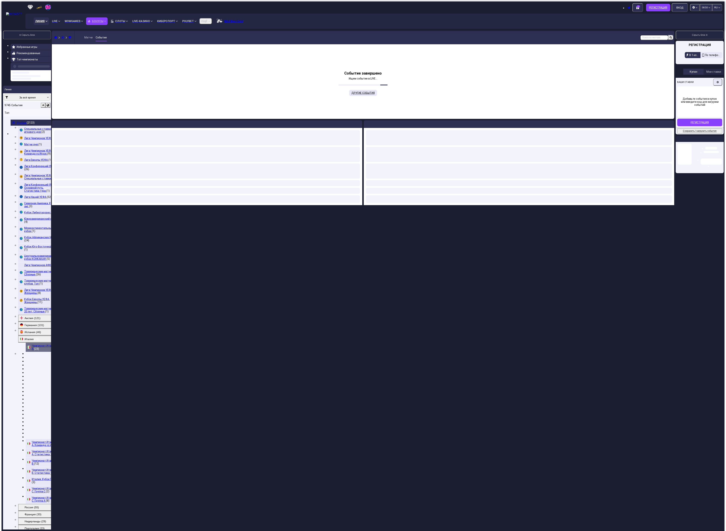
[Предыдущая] (47, 65)
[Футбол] (62, 37)
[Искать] (670, 37)
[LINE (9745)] (55, 37)
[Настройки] (717, 82)
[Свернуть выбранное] (43, 119)
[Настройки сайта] (695, 7)
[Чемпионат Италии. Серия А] (69, 37)
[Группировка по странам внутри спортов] (47, 119)
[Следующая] (375, 123)
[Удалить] (670, 123)
